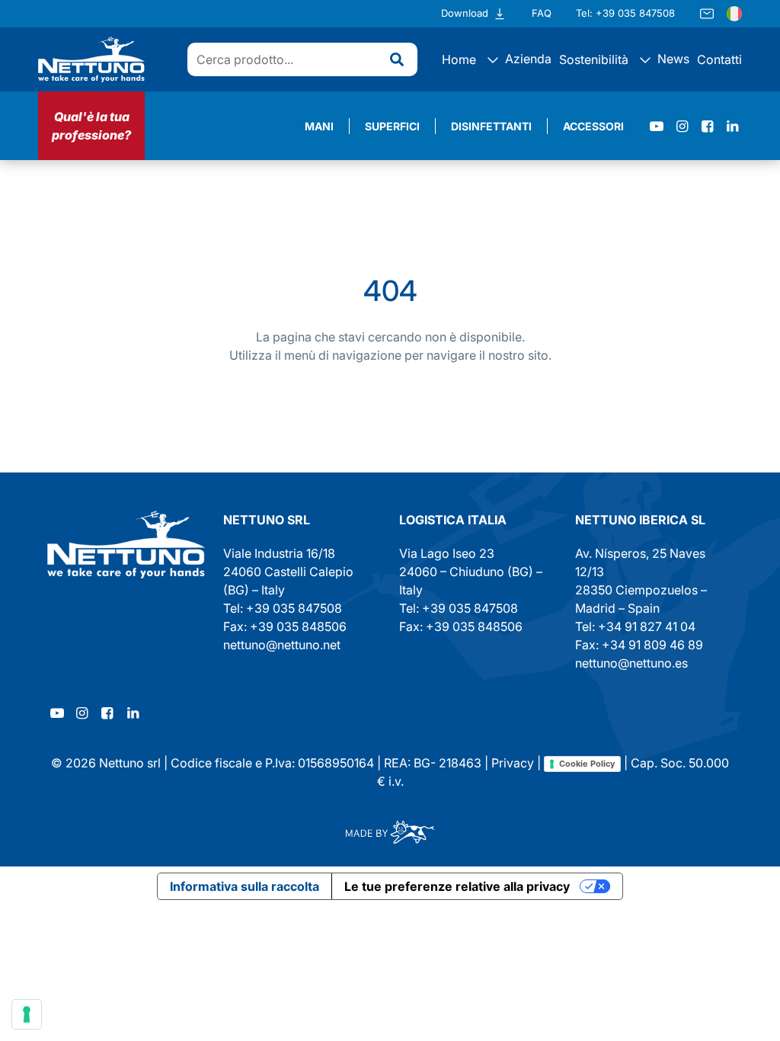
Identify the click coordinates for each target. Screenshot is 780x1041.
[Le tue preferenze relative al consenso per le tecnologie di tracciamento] (26, 1014)
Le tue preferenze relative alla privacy (457, 886)
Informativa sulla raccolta (244, 886)
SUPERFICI (392, 126)
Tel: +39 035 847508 (625, 13)
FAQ (541, 13)
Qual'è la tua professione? (91, 126)
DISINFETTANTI (491, 126)
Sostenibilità (593, 59)
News (671, 58)
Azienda (526, 58)
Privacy (512, 762)
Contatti (719, 59)
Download (464, 13)
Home (459, 59)
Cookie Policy (587, 763)
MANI (319, 126)
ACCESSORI (593, 126)
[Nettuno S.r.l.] (126, 544)
